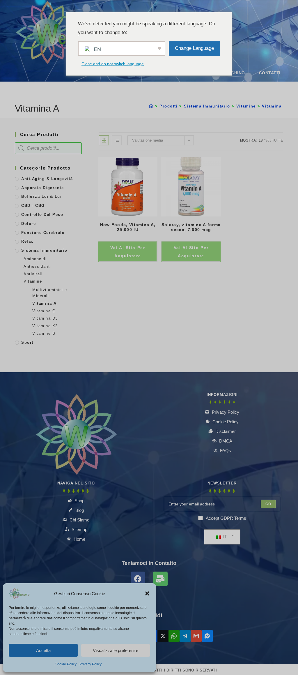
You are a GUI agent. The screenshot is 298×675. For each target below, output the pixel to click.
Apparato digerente (42, 188)
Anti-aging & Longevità (47, 179)
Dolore (28, 223)
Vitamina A (274, 106)
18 (261, 140)
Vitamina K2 (45, 326)
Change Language (194, 48)
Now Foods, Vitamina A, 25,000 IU (128, 227)
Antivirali (33, 274)
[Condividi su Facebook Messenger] (207, 636)
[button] (147, 593)
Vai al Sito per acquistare (127, 251)
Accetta (43, 650)
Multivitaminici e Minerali (49, 293)
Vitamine (33, 281)
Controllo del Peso (42, 214)
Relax (27, 241)
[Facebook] (138, 579)
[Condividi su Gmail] (196, 636)
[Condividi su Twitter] (162, 636)
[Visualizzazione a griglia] (104, 140)
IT (224, 536)
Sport (27, 342)
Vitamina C (43, 311)
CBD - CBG (33, 205)
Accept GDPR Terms (226, 518)
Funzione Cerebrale (42, 232)
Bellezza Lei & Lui (41, 196)
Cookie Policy (66, 664)
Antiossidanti (37, 266)
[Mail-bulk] (160, 579)
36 (267, 140)
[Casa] (151, 106)
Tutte (277, 140)
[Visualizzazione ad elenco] (117, 140)
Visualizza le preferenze (115, 650)
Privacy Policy (90, 664)
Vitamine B (43, 333)
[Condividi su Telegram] (185, 636)
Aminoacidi (35, 259)
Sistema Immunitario (44, 250)
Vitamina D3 (45, 318)
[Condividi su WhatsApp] (174, 636)
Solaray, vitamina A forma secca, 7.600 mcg (191, 227)
